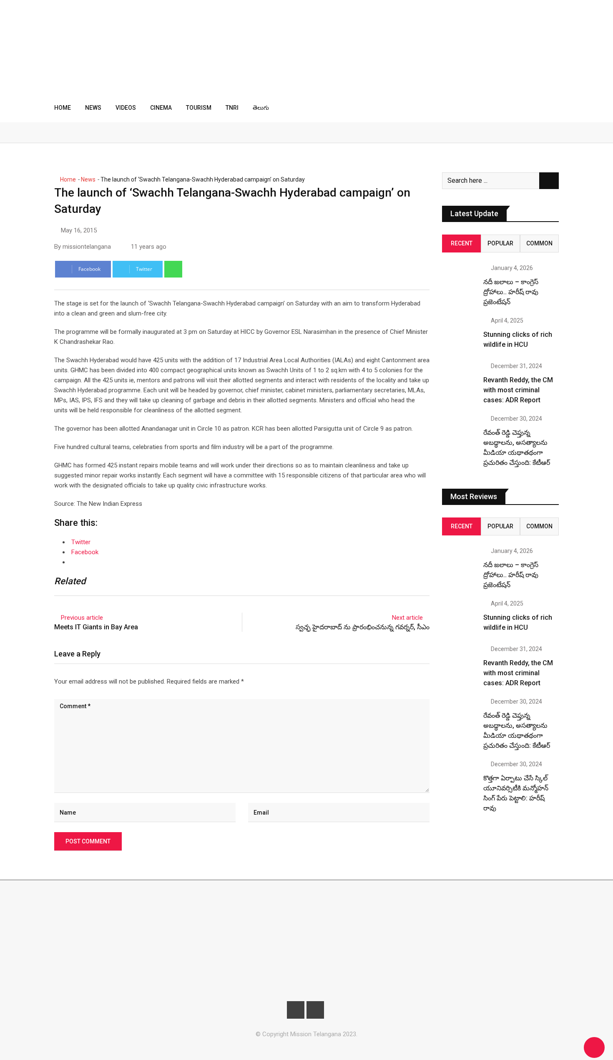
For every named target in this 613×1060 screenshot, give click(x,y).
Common (539, 243)
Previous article (82, 617)
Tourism (198, 107)
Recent (461, 243)
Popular (500, 243)
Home (62, 107)
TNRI (232, 107)
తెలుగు (261, 107)
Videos (126, 107)
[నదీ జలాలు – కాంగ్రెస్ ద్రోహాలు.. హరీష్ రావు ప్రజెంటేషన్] (459, 282)
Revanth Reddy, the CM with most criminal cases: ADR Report (518, 390)
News (93, 107)
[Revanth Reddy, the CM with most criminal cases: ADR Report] (459, 380)
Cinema (161, 107)
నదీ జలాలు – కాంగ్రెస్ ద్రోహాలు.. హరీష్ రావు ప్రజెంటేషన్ (510, 292)
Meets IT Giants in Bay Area (96, 627)
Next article (407, 617)
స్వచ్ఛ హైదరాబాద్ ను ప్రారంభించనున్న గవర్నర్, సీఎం (363, 627)
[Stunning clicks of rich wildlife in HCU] (459, 335)
